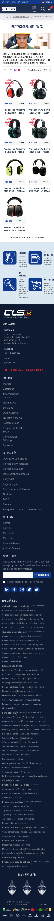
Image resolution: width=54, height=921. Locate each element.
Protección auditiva (21, 16)
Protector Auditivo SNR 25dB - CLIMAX (14, 190)
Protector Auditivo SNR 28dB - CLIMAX (39, 190)
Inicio (5, 17)
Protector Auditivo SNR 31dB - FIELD (39, 111)
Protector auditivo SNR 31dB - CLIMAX (14, 229)
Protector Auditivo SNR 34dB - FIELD (39, 150)
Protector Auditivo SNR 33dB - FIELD (14, 150)
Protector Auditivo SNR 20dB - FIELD (14, 111)
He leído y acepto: (24, 582)
